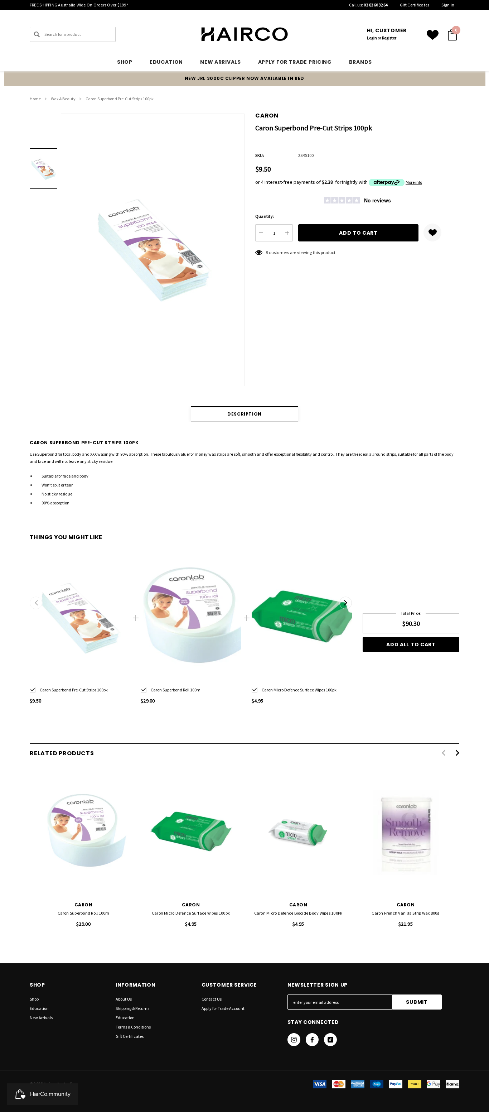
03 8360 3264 (376, 5)
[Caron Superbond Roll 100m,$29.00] (83, 833)
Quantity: (264, 216)
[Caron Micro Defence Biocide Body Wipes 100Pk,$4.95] (298, 833)
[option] (79, 633)
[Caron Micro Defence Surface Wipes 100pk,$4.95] (190, 833)
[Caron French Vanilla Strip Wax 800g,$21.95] (405, 833)
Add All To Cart (411, 644)
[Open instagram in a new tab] (293, 1039)
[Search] (37, 34)
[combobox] (73, 34)
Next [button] (345, 602)
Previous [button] (36, 602)
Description (244, 414)
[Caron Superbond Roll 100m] (191, 618)
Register (389, 37)
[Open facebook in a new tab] (312, 1039)
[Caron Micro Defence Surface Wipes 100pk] (302, 618)
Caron (267, 115)
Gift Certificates (414, 5)
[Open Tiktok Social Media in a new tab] (330, 1039)
